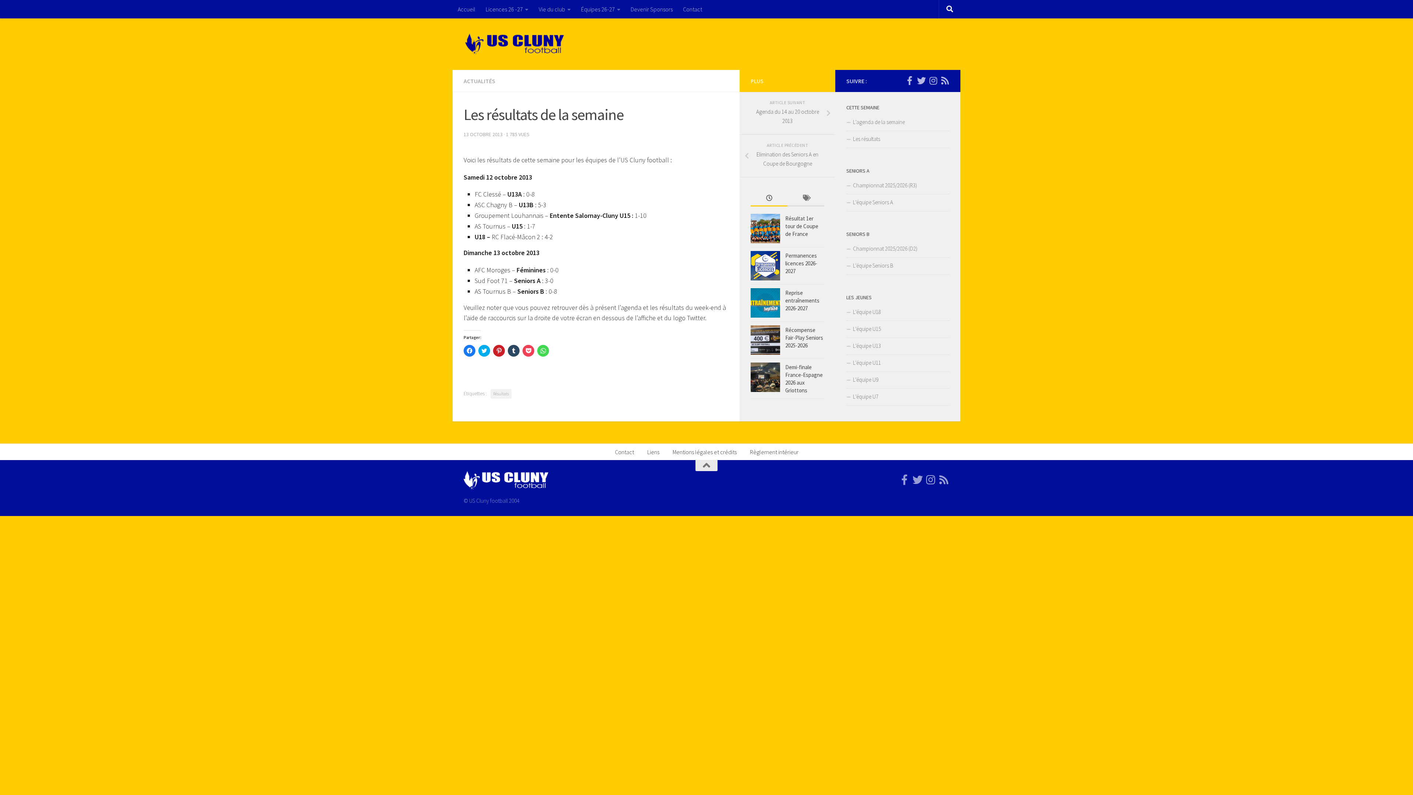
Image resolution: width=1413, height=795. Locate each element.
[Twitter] (921, 80)
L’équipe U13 (867, 345)
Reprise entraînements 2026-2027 (802, 300)
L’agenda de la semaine (879, 122)
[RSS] (945, 80)
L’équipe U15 (867, 328)
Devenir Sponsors (652, 9)
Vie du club (552, 9)
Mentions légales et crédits (705, 452)
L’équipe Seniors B (873, 265)
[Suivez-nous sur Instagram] (933, 80)
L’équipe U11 (867, 362)
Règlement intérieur (774, 452)
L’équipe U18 (867, 311)
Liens (653, 452)
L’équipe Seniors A (873, 202)
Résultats (501, 393)
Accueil (466, 9)
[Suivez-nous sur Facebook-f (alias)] (909, 80)
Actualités (479, 81)
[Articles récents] (769, 198)
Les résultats (866, 138)
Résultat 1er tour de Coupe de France (801, 226)
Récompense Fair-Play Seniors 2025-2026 (804, 337)
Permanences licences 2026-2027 (801, 263)
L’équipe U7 (865, 396)
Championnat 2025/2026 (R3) (885, 185)
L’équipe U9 (865, 379)
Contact (692, 9)
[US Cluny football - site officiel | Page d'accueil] (515, 44)
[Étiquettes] (805, 198)
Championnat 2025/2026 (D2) (885, 248)
